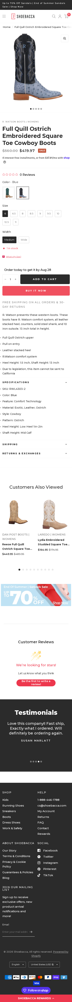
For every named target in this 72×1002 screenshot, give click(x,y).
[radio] (8, 193)
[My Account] (60, 16)
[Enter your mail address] (31, 932)
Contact (43, 828)
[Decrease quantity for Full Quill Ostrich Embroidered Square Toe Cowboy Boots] (5, 279)
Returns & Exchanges (21, 453)
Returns (43, 817)
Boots (6, 817)
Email (5, 924)
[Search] (54, 16)
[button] (36, 998)
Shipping (10, 444)
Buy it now (36, 290)
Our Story (9, 850)
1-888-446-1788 (48, 800)
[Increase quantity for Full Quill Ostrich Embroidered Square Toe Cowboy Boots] (15, 279)
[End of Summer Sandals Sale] (36, 595)
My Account (46, 811)
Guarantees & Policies (17, 872)
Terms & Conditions (16, 856)
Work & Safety (12, 828)
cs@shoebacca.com (51, 805)
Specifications (16, 382)
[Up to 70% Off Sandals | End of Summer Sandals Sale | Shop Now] (36, 4)
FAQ (40, 822)
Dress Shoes (11, 822)
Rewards (43, 834)
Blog (5, 878)
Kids (5, 800)
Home (7, 26)
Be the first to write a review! (36, 682)
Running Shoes (13, 805)
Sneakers (9, 811)
